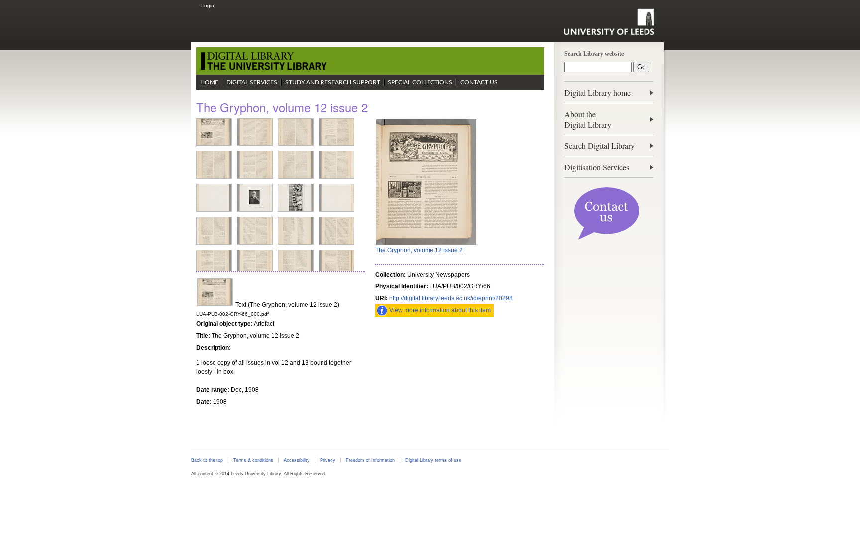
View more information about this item (440, 310)
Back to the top (207, 460)
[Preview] (426, 243)
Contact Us (479, 82)
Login (207, 5)
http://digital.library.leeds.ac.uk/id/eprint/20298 (451, 298)
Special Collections (420, 82)
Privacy (327, 460)
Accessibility (297, 460)
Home (209, 82)
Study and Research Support (332, 82)
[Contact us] (606, 237)
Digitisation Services (596, 167)
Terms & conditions (253, 460)
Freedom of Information (370, 460)
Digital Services (251, 82)
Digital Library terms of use (433, 460)
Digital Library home (597, 92)
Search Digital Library (599, 145)
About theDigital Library (587, 119)
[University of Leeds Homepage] (608, 21)
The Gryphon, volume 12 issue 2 (419, 250)
